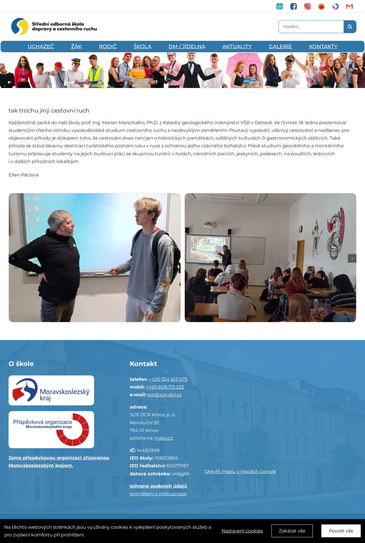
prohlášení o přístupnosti (158, 493)
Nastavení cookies (242, 531)
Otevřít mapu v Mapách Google (240, 471)
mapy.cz (163, 438)
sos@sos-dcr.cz (164, 394)
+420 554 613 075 (168, 379)
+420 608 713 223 (165, 387)
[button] (13, 258)
